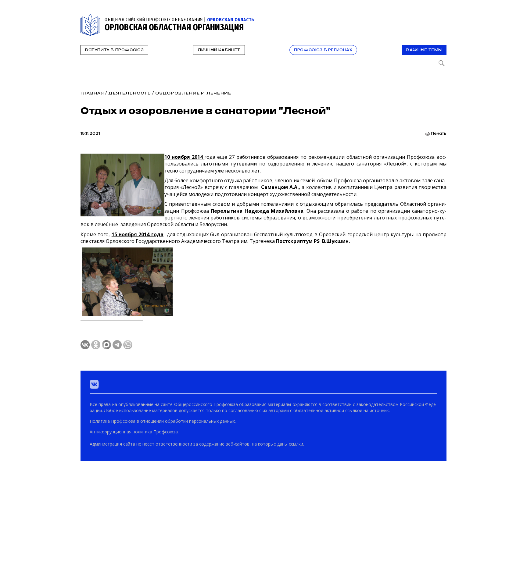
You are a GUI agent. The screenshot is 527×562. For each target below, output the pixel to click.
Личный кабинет (219, 50)
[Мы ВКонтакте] (94, 384)
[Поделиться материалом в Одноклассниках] (95, 344)
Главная (92, 93)
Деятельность (129, 93)
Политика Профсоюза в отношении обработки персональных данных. (163, 421)
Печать (438, 133)
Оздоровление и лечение (193, 93)
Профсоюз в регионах (323, 50)
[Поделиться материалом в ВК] (85, 344)
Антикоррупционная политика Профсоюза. (134, 432)
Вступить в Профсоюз (114, 50)
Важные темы (424, 50)
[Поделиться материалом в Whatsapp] (127, 344)
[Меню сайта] (441, 17)
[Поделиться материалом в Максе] (106, 344)
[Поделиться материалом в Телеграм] (117, 344)
